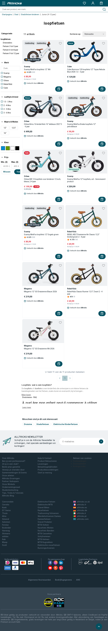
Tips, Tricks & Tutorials (12, 493)
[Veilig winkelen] (19, 565)
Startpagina (7, 14)
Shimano (6, 533)
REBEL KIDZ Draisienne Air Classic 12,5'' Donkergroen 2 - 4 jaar (83, 235)
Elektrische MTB (45, 504)
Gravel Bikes (43, 507)
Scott (4, 545)
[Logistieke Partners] (91, 563)
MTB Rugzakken (45, 542)
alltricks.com (83, 519)
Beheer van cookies (82, 458)
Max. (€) (14, 162)
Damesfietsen (44, 519)
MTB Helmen (43, 539)
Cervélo (5, 504)
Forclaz (5, 525)
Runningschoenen (46, 548)
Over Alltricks (8, 458)
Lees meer (26, 407)
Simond (5, 519)
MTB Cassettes (45, 533)
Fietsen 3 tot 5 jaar (10, 46)
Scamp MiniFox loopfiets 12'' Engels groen (41, 234)
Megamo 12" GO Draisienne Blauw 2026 (40, 292)
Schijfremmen (44, 536)
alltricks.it (81, 513)
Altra (4, 516)
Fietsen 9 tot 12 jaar (11, 53)
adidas (5, 536)
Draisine (28, 424)
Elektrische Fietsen (46, 502)
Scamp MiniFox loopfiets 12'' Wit (37, 69)
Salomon (6, 522)
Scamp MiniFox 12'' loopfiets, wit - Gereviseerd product (86, 180)
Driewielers (7, 43)
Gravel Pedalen (45, 522)
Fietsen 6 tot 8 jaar (10, 50)
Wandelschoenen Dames (49, 516)
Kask (4, 507)
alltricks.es (82, 507)
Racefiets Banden (46, 530)
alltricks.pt (82, 516)
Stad (16, 14)
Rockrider (6, 528)
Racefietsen (43, 510)
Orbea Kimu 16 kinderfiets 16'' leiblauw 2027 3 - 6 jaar (43, 125)
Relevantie (89, 34)
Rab (4, 539)
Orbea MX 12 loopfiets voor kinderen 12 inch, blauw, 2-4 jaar (42, 180)
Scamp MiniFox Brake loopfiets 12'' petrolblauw (81, 125)
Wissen (6, 172)
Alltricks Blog (8, 495)
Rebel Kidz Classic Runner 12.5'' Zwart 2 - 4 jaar (84, 293)
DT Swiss (6, 510)
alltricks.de (82, 510)
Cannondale (7, 502)
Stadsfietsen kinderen (30, 14)
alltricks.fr (81, 504)
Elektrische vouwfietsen (49, 545)
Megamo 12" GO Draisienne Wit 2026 (39, 349)
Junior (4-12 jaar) (49, 14)
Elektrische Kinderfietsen (65, 424)
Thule (5, 513)
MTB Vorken (43, 525)
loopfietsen (6, 39)
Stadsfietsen (42, 424)
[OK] (101, 441)
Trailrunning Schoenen (48, 513)
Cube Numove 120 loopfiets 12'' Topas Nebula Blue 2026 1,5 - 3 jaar (86, 70)
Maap (4, 542)
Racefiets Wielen (45, 528)
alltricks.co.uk (83, 502)
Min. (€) (4, 162)
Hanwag (6, 530)
